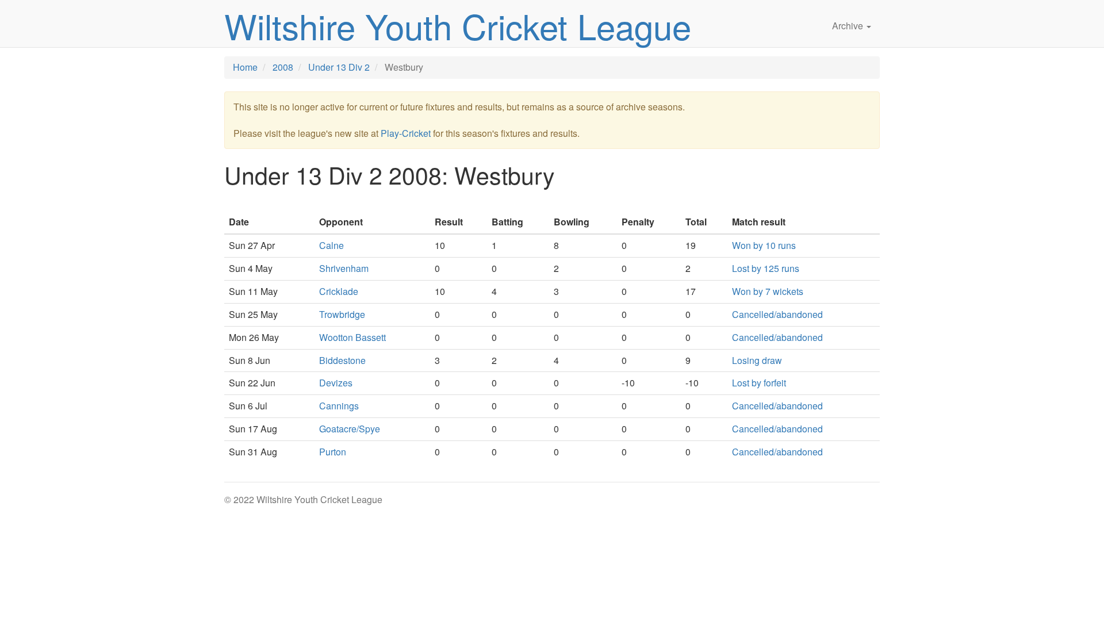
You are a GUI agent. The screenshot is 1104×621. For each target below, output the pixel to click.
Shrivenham (344, 268)
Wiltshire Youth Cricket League (457, 25)
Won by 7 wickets (767, 291)
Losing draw (757, 360)
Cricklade (338, 291)
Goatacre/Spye (349, 428)
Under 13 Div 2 (339, 67)
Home (245, 67)
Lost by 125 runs (765, 268)
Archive (848, 25)
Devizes (335, 382)
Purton (332, 451)
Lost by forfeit (759, 382)
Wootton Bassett (352, 337)
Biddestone (342, 360)
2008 (283, 67)
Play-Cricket (406, 133)
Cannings (339, 405)
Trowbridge (342, 314)
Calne (331, 245)
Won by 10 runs (764, 245)
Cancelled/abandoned (777, 314)
